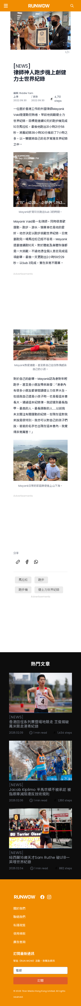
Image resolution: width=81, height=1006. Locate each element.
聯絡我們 (19, 917)
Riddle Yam (26, 93)
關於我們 (19, 908)
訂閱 (40, 980)
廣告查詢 (19, 942)
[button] (6, 6)
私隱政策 (19, 925)
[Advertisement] (40, 299)
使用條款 (19, 933)
